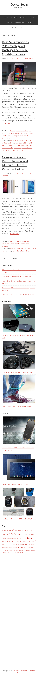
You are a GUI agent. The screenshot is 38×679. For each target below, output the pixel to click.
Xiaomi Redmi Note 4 (23, 251)
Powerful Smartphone (7, 547)
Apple (24, 530)
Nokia (28, 544)
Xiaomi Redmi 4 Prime (17, 150)
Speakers (33, 550)
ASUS (12, 140)
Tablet (4, 552)
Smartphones (6, 136)
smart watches (19, 550)
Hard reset (28, 537)
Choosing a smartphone (17, 131)
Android (11, 530)
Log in (19, 672)
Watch (7, 552)
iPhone (19, 541)
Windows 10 (12, 552)
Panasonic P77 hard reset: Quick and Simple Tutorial (18, 294)
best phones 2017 (7, 143)
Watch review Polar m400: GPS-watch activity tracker (19, 519)
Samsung (21, 547)
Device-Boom (19, 4)
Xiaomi (8, 150)
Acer (3, 530)
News (12, 133)
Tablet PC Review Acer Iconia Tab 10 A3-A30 (16, 484)
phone (33, 544)
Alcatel (6, 530)
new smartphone (23, 544)
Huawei (14, 541)
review (9, 251)
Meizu (32, 143)
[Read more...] (7, 123)
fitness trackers (5, 538)
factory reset (22, 534)
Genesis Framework (20, 670)
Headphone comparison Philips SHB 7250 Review (17, 372)
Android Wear (18, 530)
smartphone (6, 550)
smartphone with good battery (22, 145)
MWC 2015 (16, 544)
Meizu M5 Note (7, 145)
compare (13, 248)
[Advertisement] (16, 610)
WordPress (31, 670)
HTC (10, 541)
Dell (8, 534)
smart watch (13, 550)
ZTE (22, 552)
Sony (25, 550)
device (13, 533)
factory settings (30, 534)
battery (32, 530)
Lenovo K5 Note (24, 143)
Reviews (30, 133)
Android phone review (17, 241)
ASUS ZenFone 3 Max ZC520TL (24, 140)
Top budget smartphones (19, 136)
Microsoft (9, 544)
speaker (29, 550)
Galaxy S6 (15, 538)
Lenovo (16, 143)
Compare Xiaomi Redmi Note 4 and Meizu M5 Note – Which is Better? (15, 163)
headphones (5, 541)
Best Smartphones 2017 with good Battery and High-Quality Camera (15, 48)
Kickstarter (25, 541)
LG (35, 541)
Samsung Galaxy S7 (29, 547)
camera (4, 534)
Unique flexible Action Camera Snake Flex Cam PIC (18, 406)
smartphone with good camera (11, 148)
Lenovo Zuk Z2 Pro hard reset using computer (16, 276)
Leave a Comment (27, 58)
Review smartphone (20, 133)
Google (20, 538)
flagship (11, 538)
